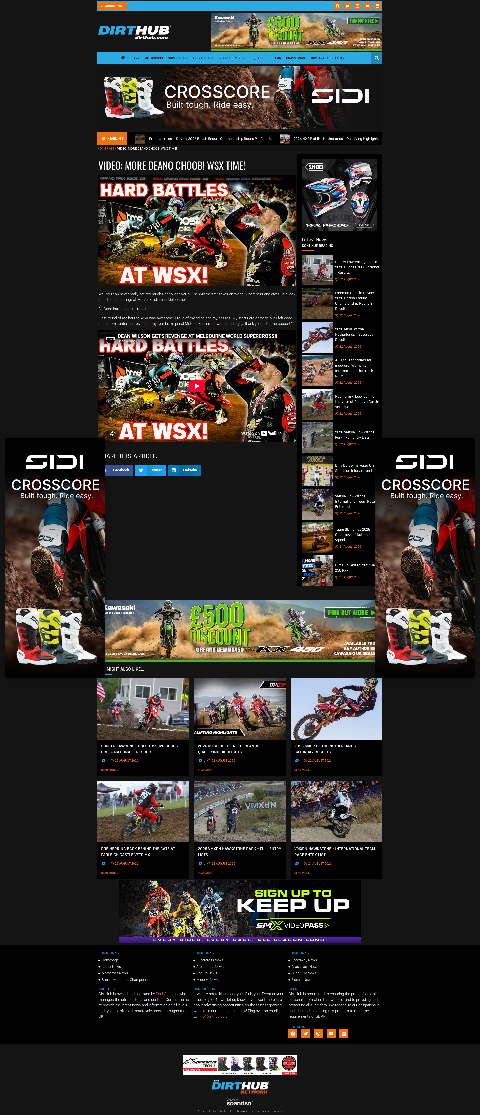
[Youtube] (368, 6)
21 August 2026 (350, 513)
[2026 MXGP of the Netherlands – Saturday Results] (317, 337)
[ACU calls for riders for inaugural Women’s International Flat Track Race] (317, 370)
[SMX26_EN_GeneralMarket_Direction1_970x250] (240, 941)
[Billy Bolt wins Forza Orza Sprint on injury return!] (317, 471)
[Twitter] (348, 6)
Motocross (153, 58)
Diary (135, 58)
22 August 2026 (350, 279)
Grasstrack (296, 58)
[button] (115, 470)
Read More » (117, 770)
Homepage (106, 148)
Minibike (241, 58)
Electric (341, 58)
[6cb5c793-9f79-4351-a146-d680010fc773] (340, 229)
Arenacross (203, 58)
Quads (259, 58)
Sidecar (274, 58)
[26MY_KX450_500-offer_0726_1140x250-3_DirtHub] (297, 49)
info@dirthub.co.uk (214, 1016)
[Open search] (377, 58)
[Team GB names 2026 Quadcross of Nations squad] (317, 537)
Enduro (224, 58)
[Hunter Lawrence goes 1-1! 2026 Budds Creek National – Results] (317, 270)
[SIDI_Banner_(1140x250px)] (240, 127)
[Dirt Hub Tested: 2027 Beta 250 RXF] (317, 570)
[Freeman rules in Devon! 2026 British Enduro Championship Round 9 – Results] (317, 303)
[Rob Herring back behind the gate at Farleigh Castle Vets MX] (317, 404)
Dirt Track (319, 58)
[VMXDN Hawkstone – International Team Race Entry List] (317, 504)
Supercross (178, 58)
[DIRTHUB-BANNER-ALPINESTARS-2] (240, 1074)
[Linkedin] (378, 6)
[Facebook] (338, 6)
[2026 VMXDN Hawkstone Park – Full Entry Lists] (317, 437)
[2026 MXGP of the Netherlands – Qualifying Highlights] (240, 708)
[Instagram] (358, 6)
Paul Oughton (167, 994)
